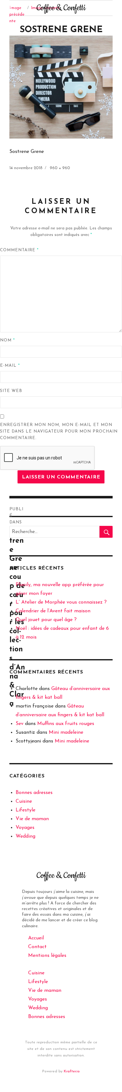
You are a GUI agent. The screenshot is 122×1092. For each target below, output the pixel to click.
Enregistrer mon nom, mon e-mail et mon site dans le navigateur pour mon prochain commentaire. (59, 431)
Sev (19, 723)
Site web (11, 391)
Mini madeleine (66, 732)
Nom (7, 340)
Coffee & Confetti (61, 8)
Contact (37, 946)
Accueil (36, 938)
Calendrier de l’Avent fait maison (53, 611)
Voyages (25, 827)
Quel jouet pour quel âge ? (46, 619)
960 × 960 (60, 168)
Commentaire (19, 250)
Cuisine (24, 801)
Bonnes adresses (34, 792)
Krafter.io (72, 1071)
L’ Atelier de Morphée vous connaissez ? (61, 602)
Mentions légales (47, 955)
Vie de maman (32, 818)
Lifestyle (25, 810)
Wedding (25, 836)
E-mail (10, 366)
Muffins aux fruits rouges (65, 723)
